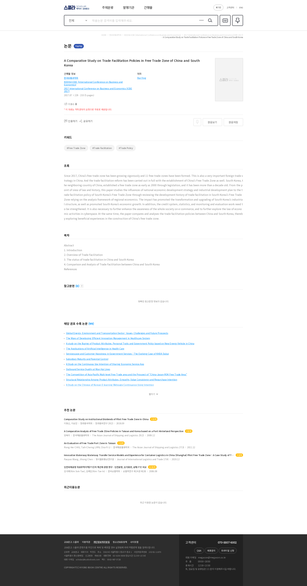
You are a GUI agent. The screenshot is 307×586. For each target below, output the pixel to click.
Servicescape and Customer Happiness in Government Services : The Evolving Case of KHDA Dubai (117, 353)
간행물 (148, 7)
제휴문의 (211, 550)
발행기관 (128, 7)
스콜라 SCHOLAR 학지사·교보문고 (76, 9)
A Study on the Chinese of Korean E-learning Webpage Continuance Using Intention (110, 384)
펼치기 (152, 394)
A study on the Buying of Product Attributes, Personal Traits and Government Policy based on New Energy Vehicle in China (130, 343)
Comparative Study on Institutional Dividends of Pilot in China (106, 419)
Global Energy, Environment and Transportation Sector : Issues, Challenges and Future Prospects (117, 333)
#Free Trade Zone (76, 148)
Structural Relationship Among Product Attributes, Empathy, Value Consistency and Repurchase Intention (121, 379)
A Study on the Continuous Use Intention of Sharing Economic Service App (105, 364)
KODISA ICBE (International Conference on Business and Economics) (93, 83)
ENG (241, 7)
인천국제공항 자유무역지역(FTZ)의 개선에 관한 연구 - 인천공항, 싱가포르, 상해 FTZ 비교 (105, 467)
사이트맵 (134, 542)
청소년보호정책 (120, 542)
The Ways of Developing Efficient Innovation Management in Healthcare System (108, 338)
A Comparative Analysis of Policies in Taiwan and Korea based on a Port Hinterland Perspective (123, 431)
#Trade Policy (126, 148)
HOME (103, 35)
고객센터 (230, 7)
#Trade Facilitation (102, 148)
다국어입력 (225, 25)
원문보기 (212, 122)
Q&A (199, 550)
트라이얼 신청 (227, 550)
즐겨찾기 (237, 25)
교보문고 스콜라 (71, 542)
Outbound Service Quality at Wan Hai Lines (88, 369)
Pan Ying (141, 78)
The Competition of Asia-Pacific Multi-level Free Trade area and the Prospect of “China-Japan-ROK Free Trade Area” (126, 374)
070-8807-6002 (227, 542)
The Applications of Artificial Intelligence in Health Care (95, 348)
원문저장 (233, 122)
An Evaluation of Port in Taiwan (90, 443)
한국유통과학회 (71, 78)
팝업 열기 (82, 286)
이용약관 (86, 542)
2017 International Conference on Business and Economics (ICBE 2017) (98, 90)
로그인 (218, 7)
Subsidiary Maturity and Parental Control (87, 359)
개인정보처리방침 (101, 542)
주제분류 (107, 7)
